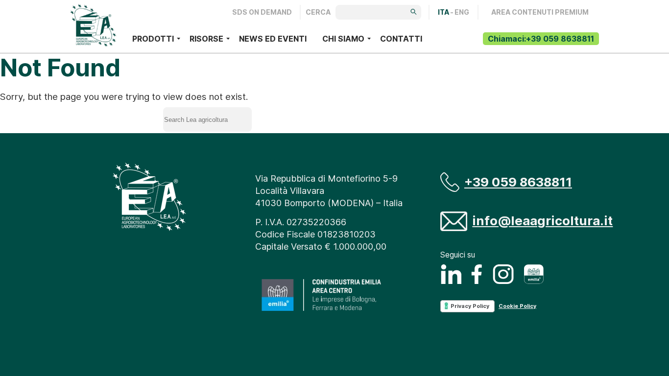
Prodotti (153, 39)
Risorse (206, 39)
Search (295, 117)
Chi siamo (343, 39)
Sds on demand (262, 12)
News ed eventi (273, 39)
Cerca (318, 12)
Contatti (401, 39)
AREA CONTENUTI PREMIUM (540, 12)
